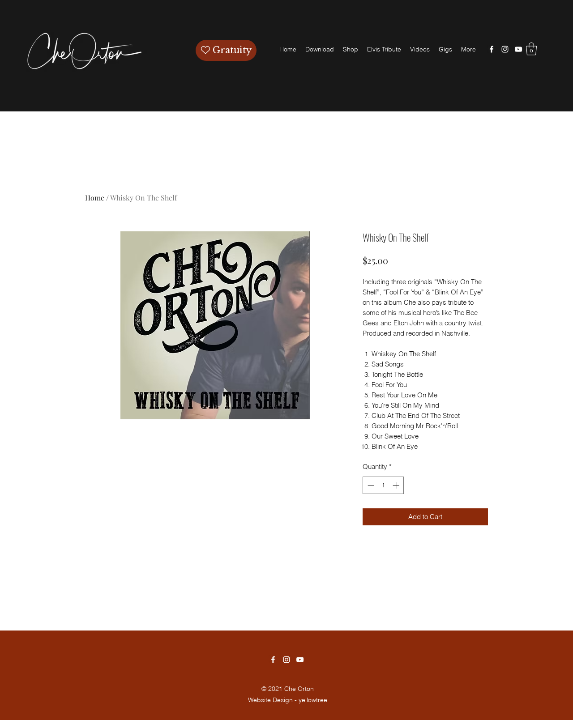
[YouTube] (518, 49)
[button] (531, 49)
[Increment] (397, 485)
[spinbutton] (383, 485)
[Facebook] (491, 49)
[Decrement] (370, 485)
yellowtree (313, 700)
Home (94, 197)
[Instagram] (504, 49)
